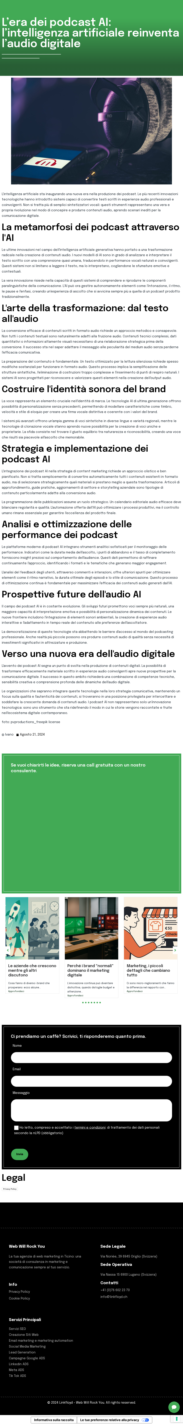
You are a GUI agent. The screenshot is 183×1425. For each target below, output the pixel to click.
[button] (83, 1007)
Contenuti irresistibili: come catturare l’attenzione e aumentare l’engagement (147, 975)
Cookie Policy (19, 1303)
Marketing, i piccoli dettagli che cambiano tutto (89, 970)
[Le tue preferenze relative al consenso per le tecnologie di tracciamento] (176, 1418)
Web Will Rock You (90, 1407)
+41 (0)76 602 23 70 (115, 1295)
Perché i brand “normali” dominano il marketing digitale (31, 970)
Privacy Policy (9, 1194)
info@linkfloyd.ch (113, 1302)
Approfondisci (16, 996)
